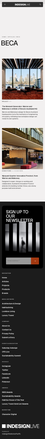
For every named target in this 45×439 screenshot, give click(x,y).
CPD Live (6, 352)
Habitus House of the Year (13, 400)
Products (6, 289)
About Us (6, 326)
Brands (5, 293)
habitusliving (7, 307)
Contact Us (6, 330)
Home (4, 277)
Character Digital (9, 414)
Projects (5, 285)
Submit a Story (8, 337)
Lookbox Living (8, 311)
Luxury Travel (8, 315)
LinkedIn (5, 378)
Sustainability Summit (11, 356)
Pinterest (6, 382)
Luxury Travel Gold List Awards (15, 404)
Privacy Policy (8, 333)
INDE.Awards (7, 392)
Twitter (5, 370)
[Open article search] (40, 5)
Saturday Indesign (9, 348)
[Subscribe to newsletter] (35, 261)
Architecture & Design (11, 303)
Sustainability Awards (11, 396)
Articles (5, 281)
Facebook (6, 374)
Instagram (6, 366)
